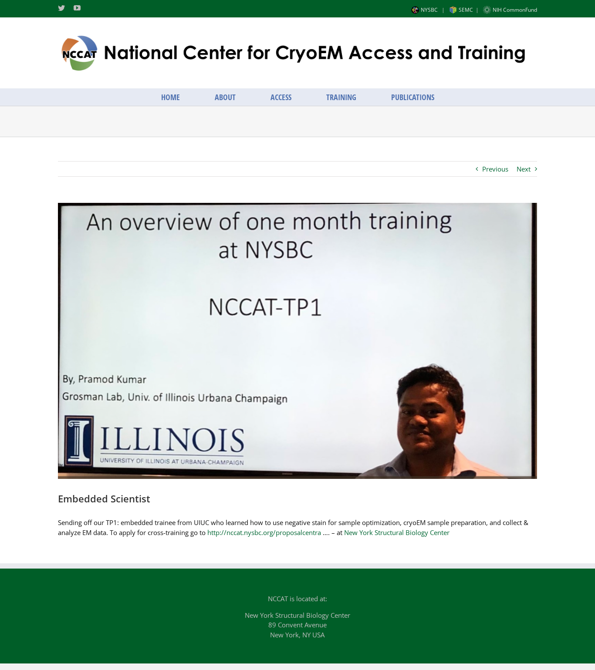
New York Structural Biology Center (397, 532)
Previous (495, 169)
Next (524, 169)
